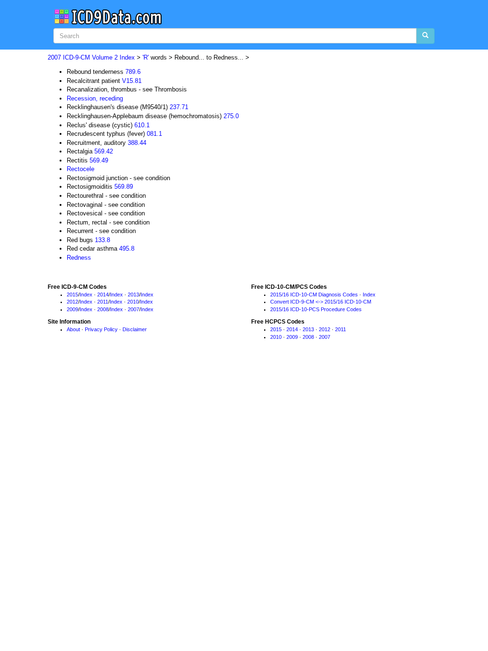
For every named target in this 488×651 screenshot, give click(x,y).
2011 (102, 302)
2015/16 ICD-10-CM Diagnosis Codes (314, 294)
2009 (72, 309)
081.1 (154, 133)
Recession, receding (95, 98)
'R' (145, 57)
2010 (133, 302)
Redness (79, 257)
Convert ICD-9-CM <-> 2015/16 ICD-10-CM (320, 302)
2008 (103, 309)
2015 (72, 294)
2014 (103, 294)
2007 (133, 309)
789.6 (133, 71)
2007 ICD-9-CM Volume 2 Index (91, 57)
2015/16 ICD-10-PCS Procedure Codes (316, 309)
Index (86, 294)
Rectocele (80, 169)
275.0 (231, 116)
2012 (72, 302)
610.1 (142, 125)
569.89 (123, 186)
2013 (133, 294)
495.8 (126, 248)
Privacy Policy (101, 329)
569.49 (99, 160)
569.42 (103, 151)
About (73, 329)
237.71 (179, 107)
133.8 (102, 240)
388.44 (137, 142)
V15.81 (132, 80)
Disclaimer (134, 329)
